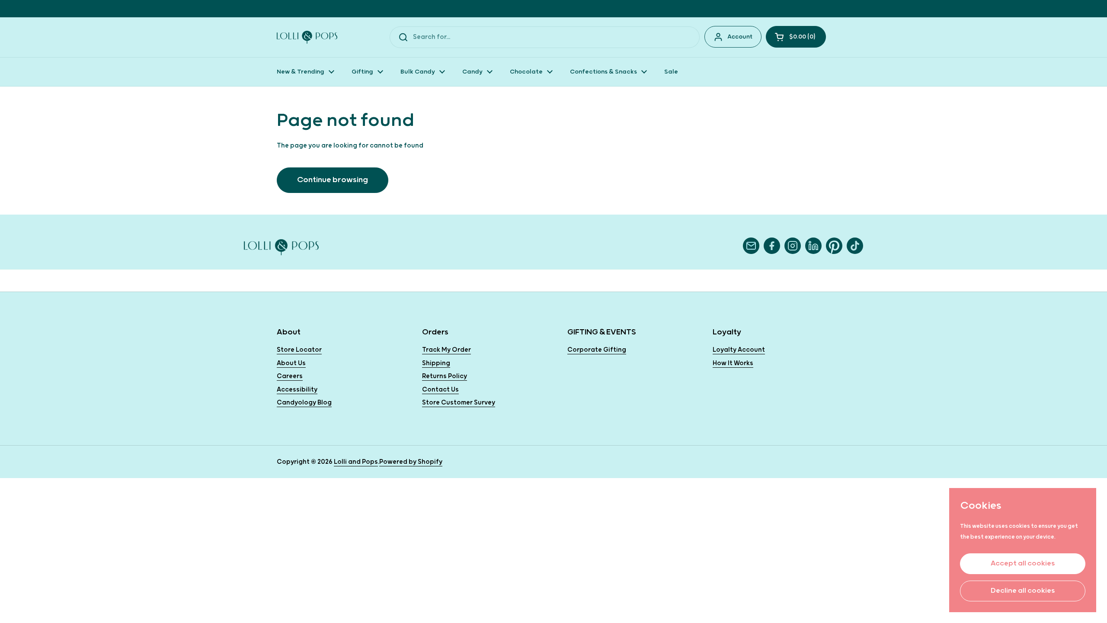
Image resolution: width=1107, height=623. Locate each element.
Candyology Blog (304, 402)
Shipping (436, 363)
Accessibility (297, 389)
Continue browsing (332, 179)
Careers (290, 376)
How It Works (733, 363)
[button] (796, 37)
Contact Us (440, 389)
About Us (291, 363)
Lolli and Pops (356, 462)
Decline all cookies (1023, 591)
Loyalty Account (739, 349)
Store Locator (299, 349)
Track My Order (446, 349)
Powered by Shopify (410, 462)
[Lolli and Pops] (307, 37)
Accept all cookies (1023, 563)
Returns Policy (444, 376)
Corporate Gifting (596, 349)
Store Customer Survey (458, 402)
